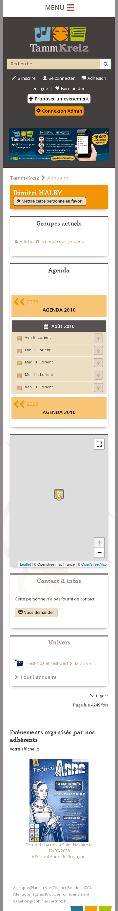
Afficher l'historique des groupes (52, 241)
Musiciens (84, 663)
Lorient (44, 337)
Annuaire (58, 177)
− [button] (99, 552)
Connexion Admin (61, 111)
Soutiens (75, 887)
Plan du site (41, 887)
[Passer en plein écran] (99, 444)
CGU (88, 887)
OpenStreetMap (94, 564)
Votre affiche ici (25, 749)
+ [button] (99, 542)
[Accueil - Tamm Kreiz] (59, 37)
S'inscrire (27, 78)
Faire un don (73, 88)
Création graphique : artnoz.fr (40, 901)
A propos (21, 887)
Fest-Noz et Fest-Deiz (48, 663)
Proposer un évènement (61, 99)
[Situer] (98, 338)
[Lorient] (59, 495)
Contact (59, 887)
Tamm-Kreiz (24, 177)
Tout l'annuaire (38, 677)
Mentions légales (29, 894)
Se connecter (62, 78)
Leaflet (25, 564)
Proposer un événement (67, 894)
